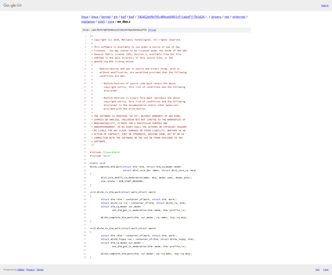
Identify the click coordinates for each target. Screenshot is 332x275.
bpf (123, 17)
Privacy (30, 269)
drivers (216, 17)
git (116, 17)
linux (84, 17)
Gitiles (20, 269)
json (326, 269)
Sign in (325, 5)
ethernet (239, 17)
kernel (106, 17)
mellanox (88, 21)
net (226, 17)
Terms (40, 269)
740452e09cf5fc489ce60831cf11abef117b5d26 (171, 17)
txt (317, 269)
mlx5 (101, 21)
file (152, 29)
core (111, 21)
